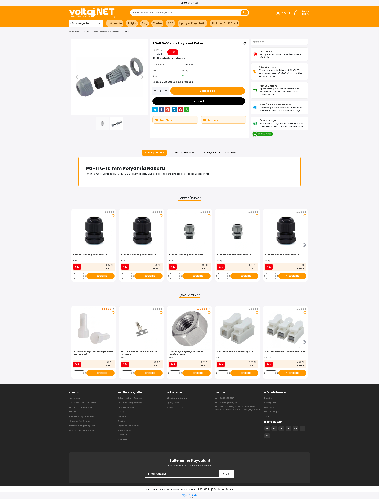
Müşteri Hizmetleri (275, 392)
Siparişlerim (270, 402)
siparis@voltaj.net (229, 402)
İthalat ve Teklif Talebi (224, 23)
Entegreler (123, 439)
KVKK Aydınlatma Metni (80, 407)
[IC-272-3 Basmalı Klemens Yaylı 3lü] (285, 328)
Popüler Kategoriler (130, 392)
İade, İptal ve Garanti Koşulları (83, 430)
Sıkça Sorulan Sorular (177, 398)
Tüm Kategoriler (79, 23)
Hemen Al (198, 101)
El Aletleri (122, 434)
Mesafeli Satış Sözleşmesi (81, 416)
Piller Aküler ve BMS (127, 407)
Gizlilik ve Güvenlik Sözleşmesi (83, 402)
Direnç (121, 411)
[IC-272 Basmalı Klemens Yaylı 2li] (237, 328)
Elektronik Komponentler (130, 402)
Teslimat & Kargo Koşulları (82, 425)
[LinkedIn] (288, 428)
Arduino (121, 421)
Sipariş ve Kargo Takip (192, 23)
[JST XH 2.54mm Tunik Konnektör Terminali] (142, 328)
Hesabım (268, 398)
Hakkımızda (115, 23)
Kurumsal (75, 392)
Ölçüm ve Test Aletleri (128, 425)
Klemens (122, 416)
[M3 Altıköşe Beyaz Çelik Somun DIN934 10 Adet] (189, 328)
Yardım (157, 23)
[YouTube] (295, 428)
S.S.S (170, 23)
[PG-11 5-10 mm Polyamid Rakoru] (142, 231)
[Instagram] (274, 428)
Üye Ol (226, 473)
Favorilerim (269, 407)
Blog (144, 23)
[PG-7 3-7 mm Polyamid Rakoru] (94, 231)
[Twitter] (281, 428)
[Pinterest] (267, 435)
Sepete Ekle (207, 91)
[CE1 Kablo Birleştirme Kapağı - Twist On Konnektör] (94, 328)
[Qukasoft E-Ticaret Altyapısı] (189, 496)
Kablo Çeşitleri (125, 430)
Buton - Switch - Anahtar (130, 398)
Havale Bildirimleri (175, 407)
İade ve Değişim (271, 411)
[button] (283, 12)
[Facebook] (267, 428)
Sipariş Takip (173, 402)
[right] (305, 245)
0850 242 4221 (189, 3)
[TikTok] (302, 428)
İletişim (132, 23)
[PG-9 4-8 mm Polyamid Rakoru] (237, 231)
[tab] (154, 153)
